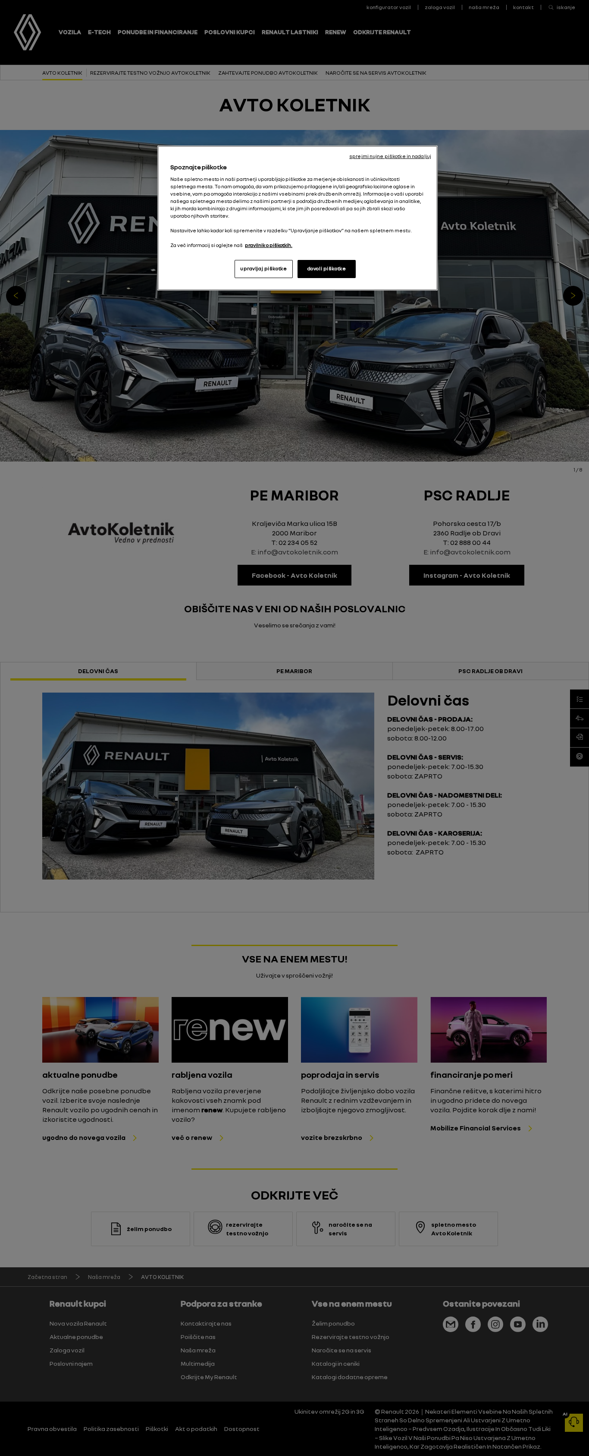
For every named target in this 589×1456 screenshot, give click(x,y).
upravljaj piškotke (263, 269)
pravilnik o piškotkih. (268, 245)
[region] (297, 218)
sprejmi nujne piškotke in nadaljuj (390, 156)
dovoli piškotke (326, 269)
